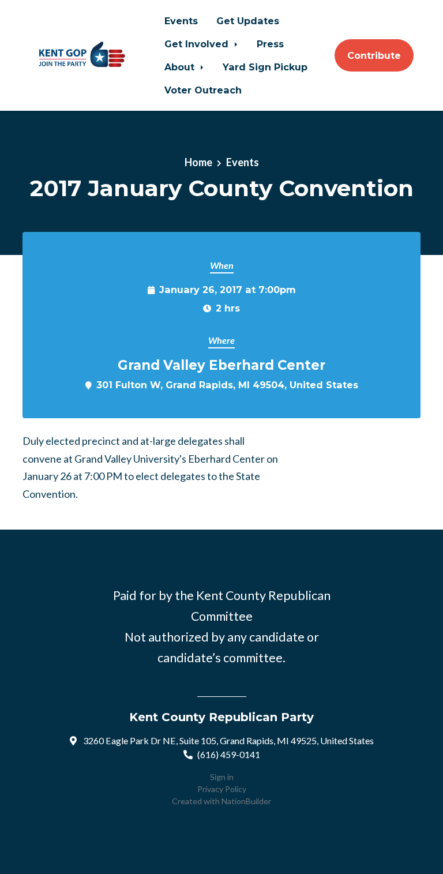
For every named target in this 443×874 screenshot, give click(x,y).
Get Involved (197, 44)
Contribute (374, 55)
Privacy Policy (221, 789)
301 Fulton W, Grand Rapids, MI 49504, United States (227, 385)
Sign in (222, 777)
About (180, 67)
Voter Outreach (203, 90)
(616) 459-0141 (228, 754)
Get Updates (247, 21)
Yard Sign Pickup (265, 67)
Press (270, 44)
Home (198, 162)
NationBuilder (246, 801)
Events (181, 21)
